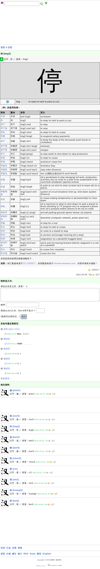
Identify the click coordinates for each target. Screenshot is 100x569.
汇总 (8, 548)
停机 (3, 206)
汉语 (10, 47)
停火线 (4, 253)
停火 (3, 249)
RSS (26, 554)
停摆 (3, 180)
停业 (3, 199)
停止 (3, 227)
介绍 (8, 554)
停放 (3, 187)
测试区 (7, 339)
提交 (24, 316)
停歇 (3, 223)
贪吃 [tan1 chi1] (12, 329)
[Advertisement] (50, 25)
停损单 (4, 169)
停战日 (4, 166)
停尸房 (4, 146)
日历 (3, 548)
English (47, 554)
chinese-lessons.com (64, 263)
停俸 (3, 136)
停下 (3, 124)
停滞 (3, 239)
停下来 (4, 128)
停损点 (4, 173)
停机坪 (4, 212)
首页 (3, 47)
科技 (20, 548)
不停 (3, 116)
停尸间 (4, 150)
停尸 (3, 141)
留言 (39, 554)
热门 (20, 554)
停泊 (3, 235)
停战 (3, 162)
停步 (3, 231)
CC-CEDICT (29, 263)
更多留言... (6, 378)
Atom (33, 554)
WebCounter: (41, 566)
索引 (14, 554)
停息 (3, 158)
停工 (3, 154)
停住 (3, 132)
